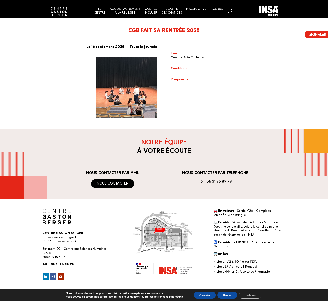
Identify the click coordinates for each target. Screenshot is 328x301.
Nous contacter (113, 183)
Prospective (196, 9)
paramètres (176, 297)
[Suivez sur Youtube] (61, 276)
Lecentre (100, 10)
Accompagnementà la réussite (125, 10)
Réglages (250, 295)
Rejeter (227, 295)
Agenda (217, 9)
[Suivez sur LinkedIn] (46, 276)
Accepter (204, 295)
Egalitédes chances (172, 10)
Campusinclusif (150, 10)
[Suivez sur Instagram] (53, 276)
